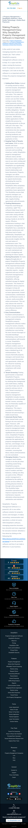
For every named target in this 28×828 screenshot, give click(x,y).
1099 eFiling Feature (14, 681)
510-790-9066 (11, 8)
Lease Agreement (14, 707)
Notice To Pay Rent (14, 712)
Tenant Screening (14, 678)
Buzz (14, 758)
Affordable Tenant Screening (14, 666)
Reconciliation (14, 676)
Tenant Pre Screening (14, 731)
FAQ (14, 760)
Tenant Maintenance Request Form (14, 738)
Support (14, 772)
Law (14, 755)
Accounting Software (14, 673)
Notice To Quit (14, 709)
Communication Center (14, 685)
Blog (14, 751)
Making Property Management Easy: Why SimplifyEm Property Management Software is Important (13, 32)
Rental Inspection (14, 717)
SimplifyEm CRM (14, 645)
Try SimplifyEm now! (14, 820)
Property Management (15, 40)
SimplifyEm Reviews (14, 638)
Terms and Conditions (14, 648)
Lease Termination (14, 719)
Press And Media (14, 775)
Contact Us (14, 770)
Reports (14, 683)
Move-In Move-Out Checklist (14, 734)
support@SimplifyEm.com (14, 814)
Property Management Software (14, 636)
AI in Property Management (14, 697)
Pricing (14, 643)
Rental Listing (14, 669)
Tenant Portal (14, 695)
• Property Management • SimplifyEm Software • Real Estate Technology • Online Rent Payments (13, 43)
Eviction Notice (14, 721)
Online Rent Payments (14, 664)
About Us (14, 641)
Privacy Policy (14, 650)
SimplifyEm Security (14, 652)
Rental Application (14, 714)
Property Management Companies (14, 753)
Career (14, 777)
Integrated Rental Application (14, 688)
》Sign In (19, 8)
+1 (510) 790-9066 (14, 808)
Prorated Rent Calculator (14, 736)
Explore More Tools (14, 741)
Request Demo (14, 671)
